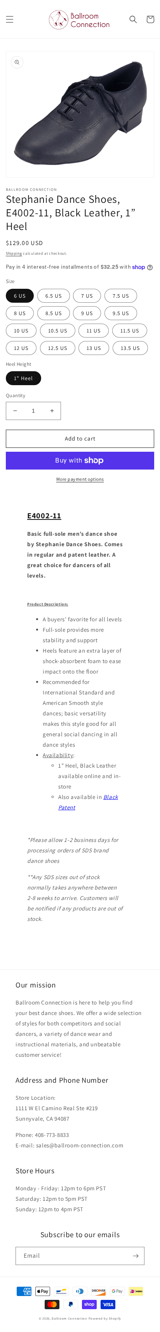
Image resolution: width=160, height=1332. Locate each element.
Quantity (15, 395)
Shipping (14, 253)
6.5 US (53, 295)
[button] (9, 19)
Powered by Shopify (105, 1318)
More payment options (80, 479)
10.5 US (57, 330)
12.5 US (57, 348)
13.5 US (130, 348)
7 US (87, 295)
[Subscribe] (135, 1256)
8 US (20, 313)
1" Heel (23, 378)
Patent (66, 807)
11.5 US (129, 330)
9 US (87, 313)
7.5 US (121, 295)
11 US (94, 330)
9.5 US (121, 313)
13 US (94, 348)
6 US (20, 295)
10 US (21, 330)
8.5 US (53, 313)
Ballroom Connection (69, 1318)
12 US (21, 348)
